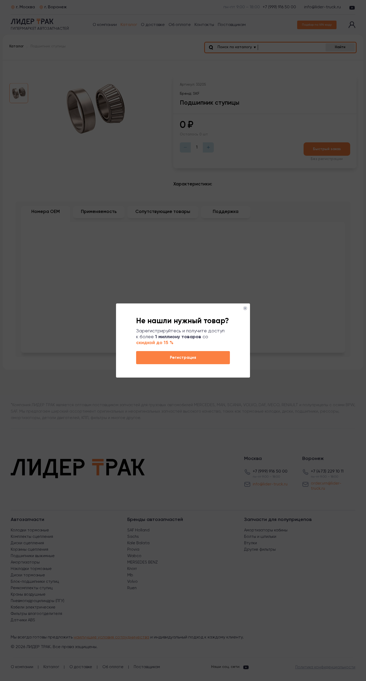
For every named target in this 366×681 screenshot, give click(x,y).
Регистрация (183, 358)
